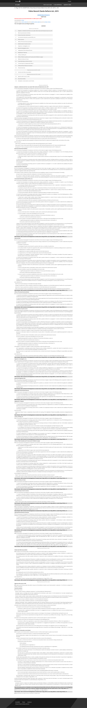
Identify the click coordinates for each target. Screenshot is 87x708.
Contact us (29, 702)
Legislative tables (67, 4)
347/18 (23, 22)
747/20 (22, 20)
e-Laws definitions (58, 4)
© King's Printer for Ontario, (22, 703)
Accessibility (17, 702)
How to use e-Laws (48, 4)
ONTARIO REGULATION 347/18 (43, 15)
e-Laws (17, 4)
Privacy (23, 702)
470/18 (36, 22)
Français (69, 1)
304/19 (33, 22)
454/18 (26, 22)
